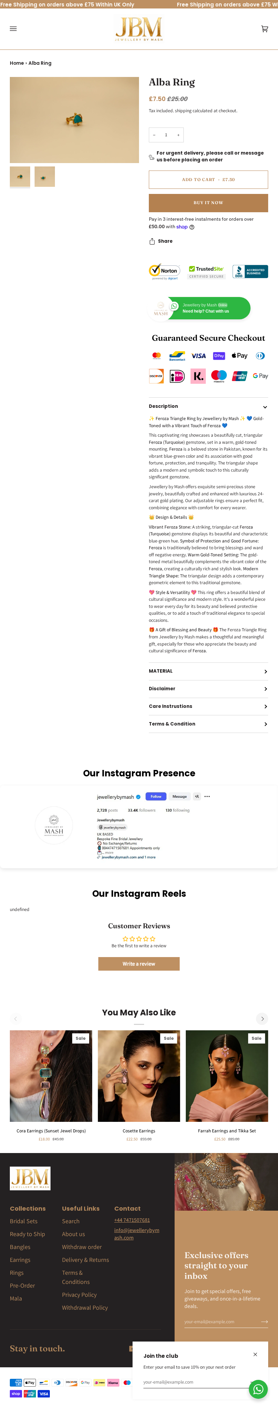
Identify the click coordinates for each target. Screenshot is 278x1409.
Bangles (20, 1247)
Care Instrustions (170, 706)
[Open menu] (20, 29)
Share (165, 241)
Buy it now (208, 202)
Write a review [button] (139, 963)
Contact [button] (127, 1208)
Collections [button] (28, 1208)
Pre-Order (22, 1285)
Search (71, 1221)
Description (163, 406)
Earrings (20, 1260)
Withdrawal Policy (85, 1307)
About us (73, 1234)
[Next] (262, 1019)
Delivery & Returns (85, 1260)
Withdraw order (82, 1247)
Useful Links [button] (81, 1208)
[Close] (258, 1352)
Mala (16, 1298)
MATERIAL (161, 671)
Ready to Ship (27, 1234)
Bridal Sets (23, 1221)
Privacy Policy (79, 1294)
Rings (16, 1272)
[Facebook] (132, 1349)
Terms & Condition (172, 724)
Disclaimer (162, 689)
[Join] (248, 1381)
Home (17, 63)
